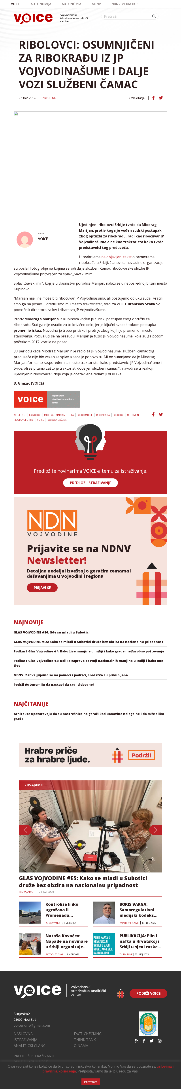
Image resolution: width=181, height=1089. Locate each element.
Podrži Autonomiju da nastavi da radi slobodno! (54, 684)
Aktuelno (49, 98)
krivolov (34, 415)
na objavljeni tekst (116, 256)
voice (40, 419)
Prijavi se (42, 587)
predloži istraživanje (90, 482)
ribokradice (84, 415)
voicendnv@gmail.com (32, 1025)
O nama (81, 1045)
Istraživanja (25, 1039)
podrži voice (148, 993)
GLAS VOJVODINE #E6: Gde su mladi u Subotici (52, 632)
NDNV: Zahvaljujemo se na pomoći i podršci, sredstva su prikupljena (71, 675)
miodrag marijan (54, 415)
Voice (15, 4)
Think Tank (85, 1039)
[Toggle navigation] (164, 16)
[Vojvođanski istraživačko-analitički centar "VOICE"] (51, 18)
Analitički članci (30, 1045)
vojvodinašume (57, 419)
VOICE (43, 238)
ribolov (118, 415)
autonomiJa (41, 4)
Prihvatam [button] (90, 1081)
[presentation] (25, 829)
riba (71, 415)
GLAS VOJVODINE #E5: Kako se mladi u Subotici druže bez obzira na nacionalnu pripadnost (88, 642)
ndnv (96, 4)
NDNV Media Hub (124, 4)
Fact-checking (88, 1033)
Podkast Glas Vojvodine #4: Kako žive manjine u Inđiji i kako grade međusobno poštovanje (89, 651)
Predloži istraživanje (34, 1056)
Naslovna (23, 1033)
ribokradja (103, 415)
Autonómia (71, 4)
